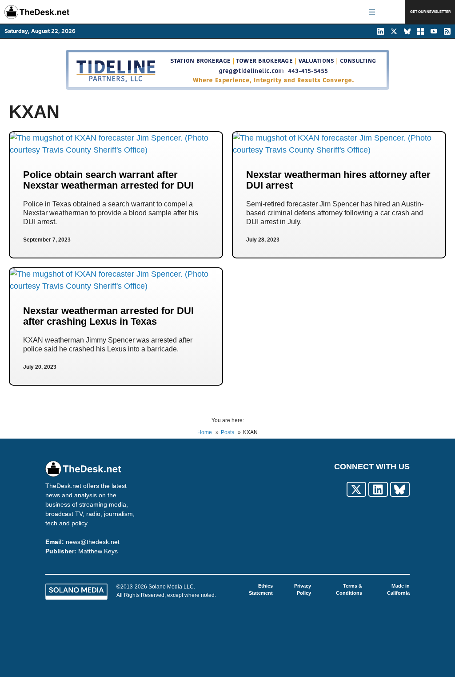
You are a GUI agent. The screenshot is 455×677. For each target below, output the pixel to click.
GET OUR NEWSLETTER (430, 11)
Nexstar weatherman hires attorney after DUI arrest (338, 180)
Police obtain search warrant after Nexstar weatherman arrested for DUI (108, 180)
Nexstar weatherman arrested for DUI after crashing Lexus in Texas (108, 316)
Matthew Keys (98, 551)
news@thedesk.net (93, 541)
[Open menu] (372, 12)
